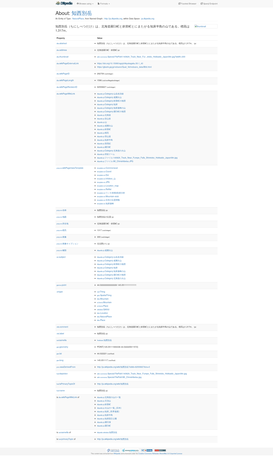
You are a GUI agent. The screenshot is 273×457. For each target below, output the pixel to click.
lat (59, 353)
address (62, 50)
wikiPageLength (65, 80)
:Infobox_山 (106, 178)
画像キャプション (67, 243)
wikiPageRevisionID (67, 86)
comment (62, 326)
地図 (61, 216)
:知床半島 (105, 139)
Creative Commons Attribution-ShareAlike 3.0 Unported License (160, 453)
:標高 (103, 132)
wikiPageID (63, 73)
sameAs (62, 340)
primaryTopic (66, 439)
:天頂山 (104, 400)
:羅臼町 (104, 147)
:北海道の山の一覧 (109, 397)
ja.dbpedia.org (147, 18)
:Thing (101, 291)
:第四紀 (104, 143)
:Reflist (104, 189)
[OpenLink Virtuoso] (113, 450)
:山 (102, 122)
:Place (102, 305)
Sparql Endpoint (210, 3)
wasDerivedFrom (66, 366)
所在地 (62, 223)
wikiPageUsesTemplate (70, 167)
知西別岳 (82, 12)
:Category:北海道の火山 (111, 150)
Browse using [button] (85, 3)
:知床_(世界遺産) (108, 411)
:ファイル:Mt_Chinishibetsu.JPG (115, 161)
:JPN (103, 182)
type (60, 291)
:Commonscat (107, 167)
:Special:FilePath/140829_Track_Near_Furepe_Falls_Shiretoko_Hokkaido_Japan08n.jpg (142, 373)
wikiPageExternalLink (68, 63)
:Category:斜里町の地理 (111, 100)
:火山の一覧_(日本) (109, 407)
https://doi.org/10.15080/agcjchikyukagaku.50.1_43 (120, 63)
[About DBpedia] (64, 3)
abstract (62, 43)
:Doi (103, 175)
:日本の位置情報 (108, 199)
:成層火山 (105, 125)
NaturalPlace (78, 18)
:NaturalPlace (104, 316)
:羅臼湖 (104, 422)
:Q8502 (103, 309)
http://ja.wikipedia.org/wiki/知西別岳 (113, 383)
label (60, 333)
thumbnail (62, 56)
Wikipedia (117, 453)
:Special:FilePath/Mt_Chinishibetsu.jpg (119, 377)
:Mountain (103, 298)
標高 (61, 230)
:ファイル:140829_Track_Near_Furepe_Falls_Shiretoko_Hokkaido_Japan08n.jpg (137, 157)
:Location (102, 312)
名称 (61, 210)
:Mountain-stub (108, 196)
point (61, 284)
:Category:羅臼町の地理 (111, 111)
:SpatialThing (104, 295)
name (61, 390)
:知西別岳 (104, 340)
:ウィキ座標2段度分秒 (111, 192)
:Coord (104, 171)
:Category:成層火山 (109, 97)
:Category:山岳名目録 (110, 93)
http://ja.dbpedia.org (113, 18)
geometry (62, 346)
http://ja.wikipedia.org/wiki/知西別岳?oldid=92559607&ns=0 (123, 366)
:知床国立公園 (107, 418)
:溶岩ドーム (106, 154)
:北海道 (104, 115)
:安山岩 (104, 118)
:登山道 (104, 136)
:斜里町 (104, 129)
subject (61, 256)
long (60, 360)
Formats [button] (104, 3)
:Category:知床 (107, 104)
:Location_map (108, 185)
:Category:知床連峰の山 (111, 107)
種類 (61, 250)
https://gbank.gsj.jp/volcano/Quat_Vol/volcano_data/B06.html (124, 66)
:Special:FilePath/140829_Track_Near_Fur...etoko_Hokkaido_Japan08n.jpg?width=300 (141, 56)
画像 (61, 236)
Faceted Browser (188, 3)
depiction (62, 373)
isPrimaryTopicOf (66, 383)
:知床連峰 (105, 203)
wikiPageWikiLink (66, 93)
